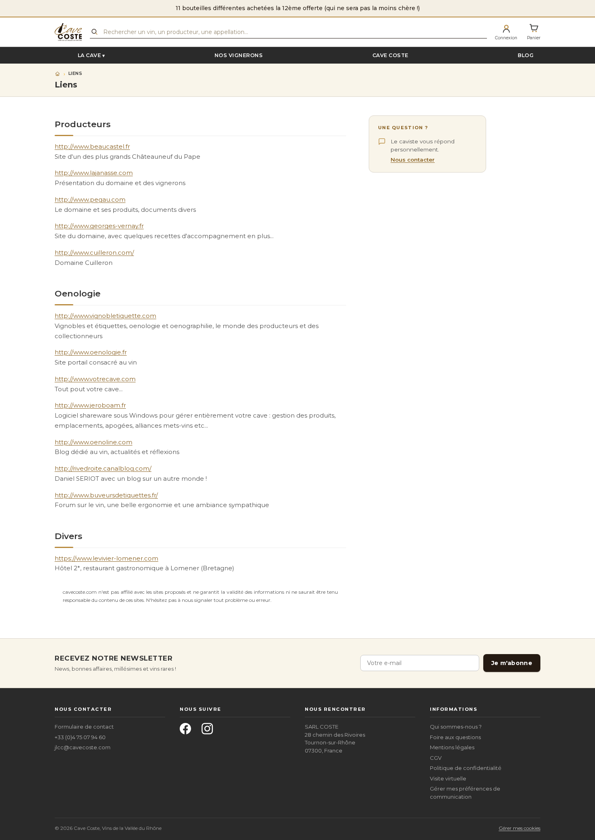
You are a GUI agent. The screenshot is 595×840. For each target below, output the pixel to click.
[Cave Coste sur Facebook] (188, 731)
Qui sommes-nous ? (456, 726)
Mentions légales (452, 747)
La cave (89, 55)
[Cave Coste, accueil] (68, 32)
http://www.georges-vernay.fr (99, 226)
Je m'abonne (511, 663)
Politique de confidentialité (466, 768)
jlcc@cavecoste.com (82, 747)
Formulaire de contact (84, 726)
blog (525, 55)
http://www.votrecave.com (95, 379)
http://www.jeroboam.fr (90, 405)
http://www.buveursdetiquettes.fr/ (106, 495)
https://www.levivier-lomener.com (106, 558)
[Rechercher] (94, 31)
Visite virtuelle (448, 778)
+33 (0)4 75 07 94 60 (80, 737)
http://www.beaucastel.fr (92, 146)
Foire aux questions (455, 737)
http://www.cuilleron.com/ (94, 252)
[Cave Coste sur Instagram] (210, 731)
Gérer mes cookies (519, 828)
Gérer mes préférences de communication (465, 792)
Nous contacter (413, 160)
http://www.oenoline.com (93, 442)
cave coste (390, 55)
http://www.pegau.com (90, 199)
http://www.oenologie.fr (91, 352)
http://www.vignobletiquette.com (105, 316)
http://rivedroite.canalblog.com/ (103, 468)
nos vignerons (239, 55)
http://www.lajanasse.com (94, 173)
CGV (436, 758)
